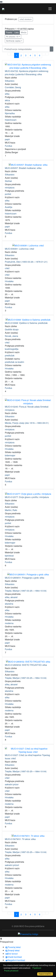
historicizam (10, 119)
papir (7, 139)
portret (8, 194)
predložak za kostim (14, 361)
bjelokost (9, 555)
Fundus (8, 145)
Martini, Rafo (11, 510)
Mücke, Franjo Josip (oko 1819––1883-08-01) (27, 422)
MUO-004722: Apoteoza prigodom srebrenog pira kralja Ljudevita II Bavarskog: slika (26, 72)
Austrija (8, 207)
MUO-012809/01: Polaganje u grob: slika (24, 577)
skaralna (9, 603)
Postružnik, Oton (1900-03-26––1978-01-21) (26, 261)
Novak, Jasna (11, 335)
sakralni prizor (11, 784)
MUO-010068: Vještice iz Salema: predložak (26, 322)
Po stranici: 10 (12, 36)
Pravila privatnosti (11, 971)
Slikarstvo (9, 80)
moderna (9, 623)
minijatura (9, 187)
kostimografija (11, 348)
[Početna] (3, 8)
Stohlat (8, 181)
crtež (7, 268)
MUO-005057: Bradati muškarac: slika (23, 168)
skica (7, 100)
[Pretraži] (51, 49)
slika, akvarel (11, 597)
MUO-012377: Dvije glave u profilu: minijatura (27, 497)
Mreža (23, 32)
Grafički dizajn (12, 329)
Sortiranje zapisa (13, 40)
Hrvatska (9, 281)
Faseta (9, 32)
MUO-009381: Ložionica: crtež (19, 248)
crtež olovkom (26, 19)
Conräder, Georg (13, 87)
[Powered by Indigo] (28, 933)
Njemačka (10, 113)
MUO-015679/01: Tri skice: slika (20, 839)
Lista (17, 32)
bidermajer (10, 455)
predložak (9, 355)
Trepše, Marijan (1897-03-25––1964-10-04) (25, 590)
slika (7, 93)
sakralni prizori (12, 865)
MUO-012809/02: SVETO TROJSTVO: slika (26, 664)
